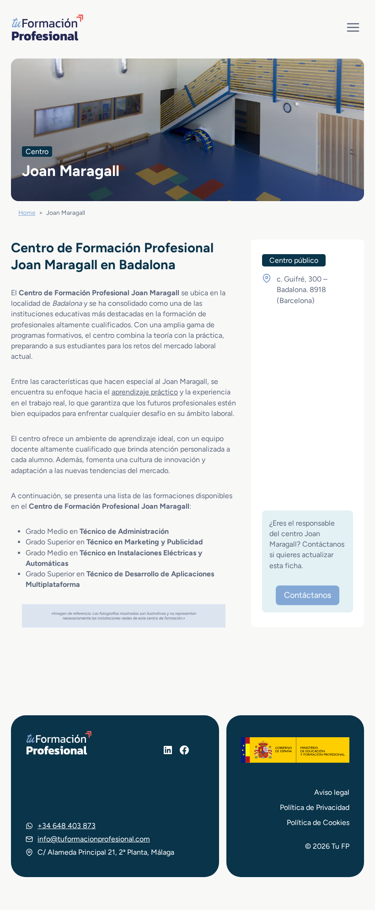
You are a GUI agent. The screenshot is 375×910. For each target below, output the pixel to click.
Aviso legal (331, 792)
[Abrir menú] (353, 27)
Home (26, 212)
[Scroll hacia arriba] (351, 860)
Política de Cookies (318, 822)
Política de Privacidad (314, 807)
